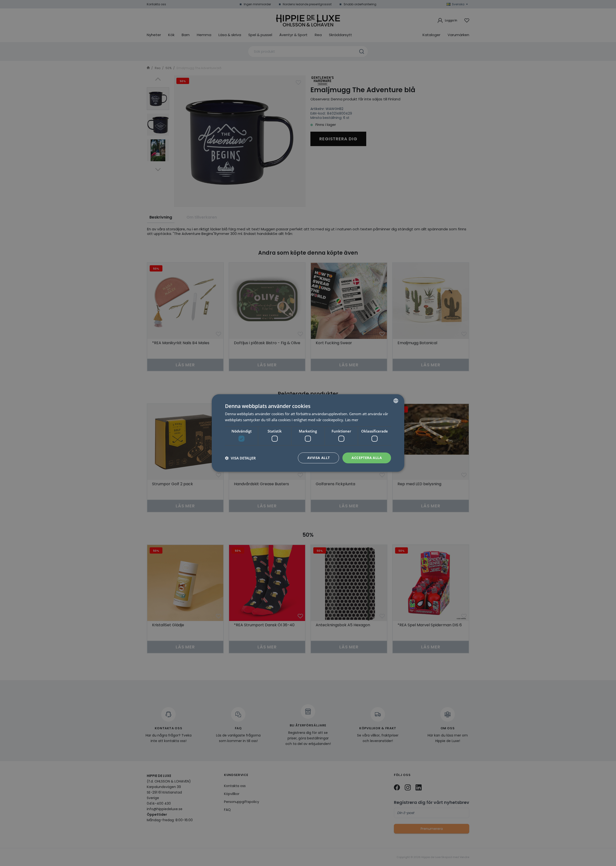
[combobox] (395, 400)
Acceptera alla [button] (367, 457)
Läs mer (351, 419)
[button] (240, 458)
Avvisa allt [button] (318, 457)
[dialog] (308, 433)
